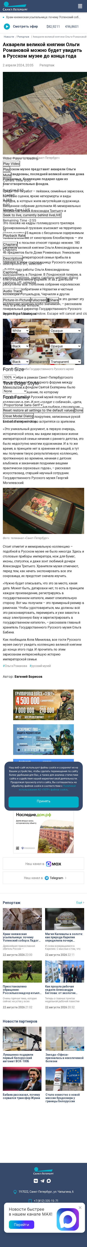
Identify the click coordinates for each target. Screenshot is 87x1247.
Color (7, 331)
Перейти (21, 1224)
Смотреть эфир (25, 26)
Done (79, 410)
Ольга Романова (15, 666)
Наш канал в (35, 864)
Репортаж (46, 65)
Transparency (39, 331)
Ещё (79, 902)
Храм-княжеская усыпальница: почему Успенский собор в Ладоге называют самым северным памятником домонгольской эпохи (45, 17)
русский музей (40, 666)
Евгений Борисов (28, 676)
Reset (38, 410)
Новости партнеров (20, 1021)
